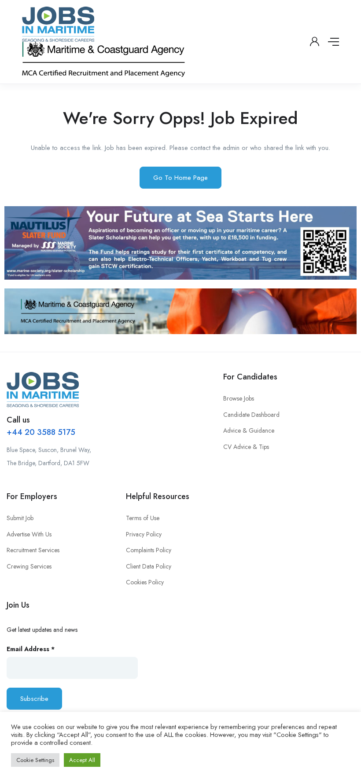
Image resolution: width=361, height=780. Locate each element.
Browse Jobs (238, 398)
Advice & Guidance (248, 430)
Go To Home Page (180, 177)
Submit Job (20, 518)
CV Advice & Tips (246, 446)
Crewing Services (29, 566)
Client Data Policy (148, 566)
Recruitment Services (33, 550)
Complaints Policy (148, 550)
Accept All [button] (82, 760)
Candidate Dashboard (251, 414)
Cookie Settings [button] (35, 760)
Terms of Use (142, 518)
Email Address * (31, 649)
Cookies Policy (145, 582)
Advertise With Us (29, 534)
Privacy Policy (144, 534)
